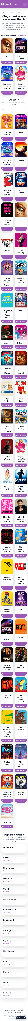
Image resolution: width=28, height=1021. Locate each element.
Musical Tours (9, 4)
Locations (9, 1012)
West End (20, 1010)
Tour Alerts (18, 1012)
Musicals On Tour (10, 1010)
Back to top (21, 1017)
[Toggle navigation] (25, 4)
